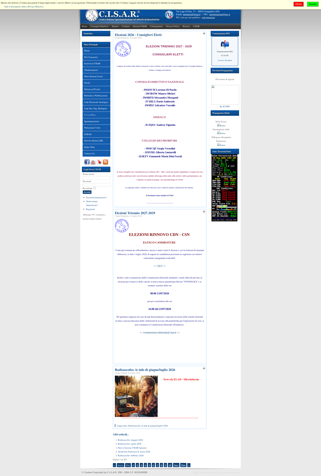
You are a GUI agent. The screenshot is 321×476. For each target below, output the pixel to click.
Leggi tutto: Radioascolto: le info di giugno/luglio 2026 (142, 425)
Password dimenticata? (96, 197)
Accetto (312, 4)
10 (170, 465)
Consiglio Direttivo (100, 26)
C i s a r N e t (90, 114)
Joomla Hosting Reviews (229, 472)
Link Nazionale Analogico (96, 102)
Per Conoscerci (91, 57)
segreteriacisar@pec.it (219, 14)
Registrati (90, 209)
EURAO (87, 134)
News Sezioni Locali (93, 76)
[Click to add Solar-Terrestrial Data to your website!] (224, 220)
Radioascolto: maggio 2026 (130, 439)
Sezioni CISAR (140, 26)
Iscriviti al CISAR (92, 63)
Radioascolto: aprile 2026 (129, 443)
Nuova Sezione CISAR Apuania (132, 447)
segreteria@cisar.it (191, 14)
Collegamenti (156, 26)
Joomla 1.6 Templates (201, 472)
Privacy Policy (172, 26)
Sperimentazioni (91, 121)
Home (84, 26)
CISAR (196, 26)
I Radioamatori (91, 69)
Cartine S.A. (89, 153)
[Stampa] (204, 33)
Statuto (115, 26)
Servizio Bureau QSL (93, 140)
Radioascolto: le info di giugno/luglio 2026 (145, 369)
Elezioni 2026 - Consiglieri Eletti (138, 34)
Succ (176, 465)
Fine (183, 465)
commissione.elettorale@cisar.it (159, 332)
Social (87, 82)
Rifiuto (298, 4)
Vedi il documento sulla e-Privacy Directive (24, 6)
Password (87, 181)
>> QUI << (160, 266)
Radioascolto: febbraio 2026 (131, 455)
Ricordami (87, 188)
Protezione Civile (92, 127)
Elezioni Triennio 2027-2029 (135, 212)
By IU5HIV (225, 106)
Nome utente (88, 174)
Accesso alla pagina (225, 60)
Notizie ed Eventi (92, 89)
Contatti (126, 26)
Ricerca (186, 26)
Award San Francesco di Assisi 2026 (134, 451)
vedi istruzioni (208, 17)
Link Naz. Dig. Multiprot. (95, 108)
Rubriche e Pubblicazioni (95, 95)
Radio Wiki (89, 147)
